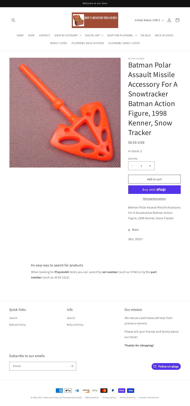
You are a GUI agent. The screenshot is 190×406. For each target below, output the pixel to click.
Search (13, 318)
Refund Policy (17, 324)
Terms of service (127, 397)
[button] (13, 20)
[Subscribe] (72, 366)
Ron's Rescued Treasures (50, 397)
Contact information (149, 397)
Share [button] (135, 229)
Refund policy (92, 397)
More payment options (154, 198)
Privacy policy (109, 397)
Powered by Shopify (72, 397)
